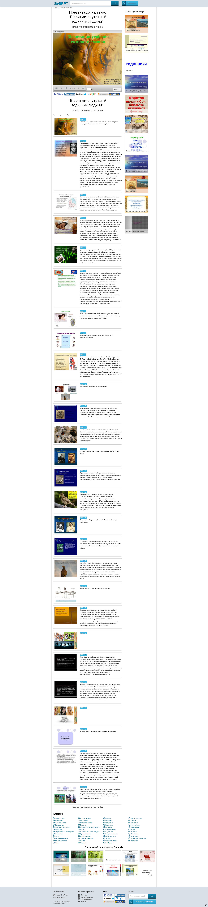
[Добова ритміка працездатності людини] (65, 593)
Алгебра (108, 818)
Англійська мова (136, 818)
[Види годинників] (136, 184)
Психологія (134, 834)
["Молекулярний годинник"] (136, 224)
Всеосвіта (84, 901)
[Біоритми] (136, 104)
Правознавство (85, 834)
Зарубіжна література (62, 827)
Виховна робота (61, 823)
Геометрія (134, 823)
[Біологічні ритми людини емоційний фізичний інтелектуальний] (65, 340)
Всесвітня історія (86, 823)
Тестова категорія (61, 838)
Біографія (108, 820)
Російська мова (110, 836)
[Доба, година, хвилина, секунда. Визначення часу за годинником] (136, 164)
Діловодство (59, 825)
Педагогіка (109, 832)
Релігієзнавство (85, 836)
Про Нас (84, 895)
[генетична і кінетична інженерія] (130, 856)
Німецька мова (110, 829)
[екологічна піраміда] (130, 870)
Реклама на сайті (87, 899)
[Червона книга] (147, 856)
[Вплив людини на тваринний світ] (113, 856)
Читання (83, 843)
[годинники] (136, 64)
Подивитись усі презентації (146, 871)
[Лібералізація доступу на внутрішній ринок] (136, 44)
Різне (57, 836)
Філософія (134, 840)
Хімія (57, 843)
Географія (109, 823)
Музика (82, 829)
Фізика (82, 840)
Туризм (107, 838)
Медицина (59, 829)
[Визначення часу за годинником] (136, 124)
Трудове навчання (86, 838)
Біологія (133, 820)
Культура (108, 827)
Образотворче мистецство (64, 832)
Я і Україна (109, 843)
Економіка (109, 825)
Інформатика (59, 818)
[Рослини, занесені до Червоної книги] (78, 870)
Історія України (85, 818)
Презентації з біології (66, 8)
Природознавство (111, 834)
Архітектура (59, 820)
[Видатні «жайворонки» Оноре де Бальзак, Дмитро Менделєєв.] (65, 525)
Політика (134, 832)
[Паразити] (61, 870)
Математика (135, 827)
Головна (55, 8)
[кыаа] (78, 856)
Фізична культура (111, 840)
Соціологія (134, 836)
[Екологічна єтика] (61, 856)
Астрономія (84, 820)
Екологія (83, 825)
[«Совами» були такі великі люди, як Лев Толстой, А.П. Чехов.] (65, 456)
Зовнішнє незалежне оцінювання (90, 827)
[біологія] (113, 870)
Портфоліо (59, 834)
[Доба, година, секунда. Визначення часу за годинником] (136, 84)
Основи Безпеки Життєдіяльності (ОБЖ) (90, 832)
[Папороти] (95, 856)
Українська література (138, 838)
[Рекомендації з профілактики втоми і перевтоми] (65, 736)
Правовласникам (87, 897)
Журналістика (135, 825)
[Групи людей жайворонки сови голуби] (65, 391)
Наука (133, 829)
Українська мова (61, 840)
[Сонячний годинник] (136, 24)
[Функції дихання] (95, 870)
